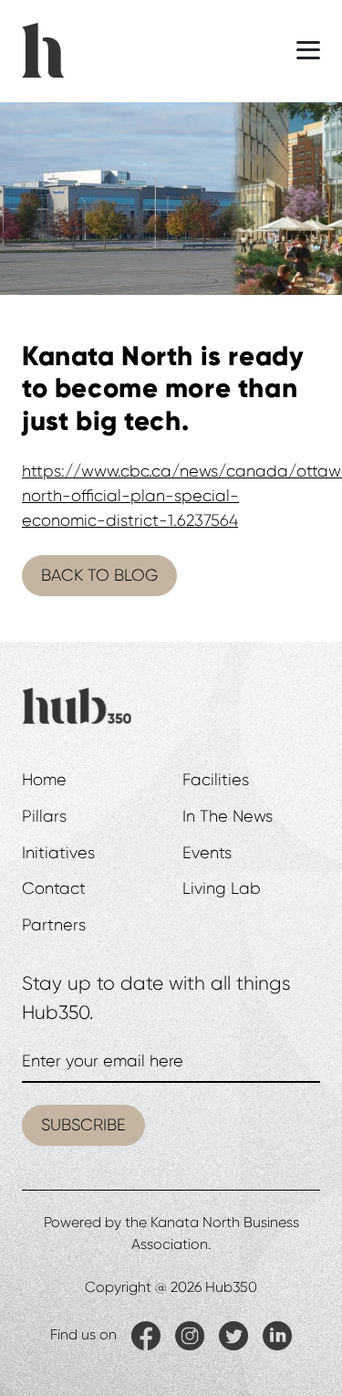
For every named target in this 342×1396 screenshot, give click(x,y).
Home (44, 780)
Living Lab (221, 888)
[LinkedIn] (277, 1335)
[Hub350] (43, 48)
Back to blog (99, 575)
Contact (54, 888)
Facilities (215, 780)
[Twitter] (233, 1335)
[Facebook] (146, 1335)
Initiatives (58, 853)
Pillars (44, 816)
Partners (54, 925)
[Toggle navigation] (308, 50)
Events (207, 853)
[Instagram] (189, 1335)
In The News (227, 816)
